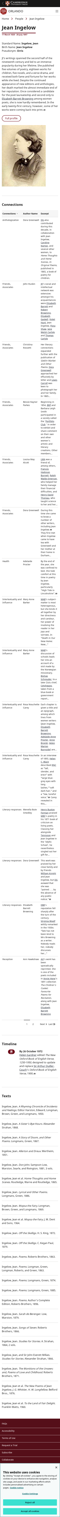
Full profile (11, 118)
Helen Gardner (28, 1055)
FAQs (4, 1423)
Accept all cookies (30, 1511)
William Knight (48, 873)
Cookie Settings (30, 1493)
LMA (43, 459)
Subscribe (7, 1452)
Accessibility (8, 1430)
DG (42, 220)
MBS (43, 816)
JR (42, 283)
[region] (30, 1490)
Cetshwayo (46, 685)
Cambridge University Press (17, 3)
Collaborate (8, 1459)
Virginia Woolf (48, 921)
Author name (30, 213)
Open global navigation (3, 3)
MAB (43, 599)
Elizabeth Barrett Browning (17, 98)
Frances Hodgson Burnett (45, 472)
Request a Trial (9, 1445)
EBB (43, 905)
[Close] (56, 1467)
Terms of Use (8, 1438)
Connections (12, 213)
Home (5, 18)
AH (42, 959)
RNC (54, 765)
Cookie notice (17, 1487)
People (19, 18)
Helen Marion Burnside (48, 746)
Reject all (30, 1502)
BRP (49, 405)
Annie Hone (49, 978)
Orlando (15, 11)
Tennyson (46, 835)
